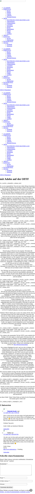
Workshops (10, 26)
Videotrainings (11, 21)
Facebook (9, 44)
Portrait (9, 12)
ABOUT (5, 35)
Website (2, 484)
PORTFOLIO (7, 9)
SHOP (5, 18)
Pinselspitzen (10, 29)
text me (9, 38)
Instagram (9, 46)
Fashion (9, 14)
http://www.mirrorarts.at (9, 449)
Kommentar (3, 464)
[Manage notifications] (31, 490)
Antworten (6, 429)
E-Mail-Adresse (5, 481)
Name (2, 478)
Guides (9, 32)
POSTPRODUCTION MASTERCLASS (18, 20)
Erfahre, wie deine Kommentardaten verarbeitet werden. (15, 492)
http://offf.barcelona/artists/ (21, 344)
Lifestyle (9, 15)
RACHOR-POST (8, 41)
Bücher (9, 30)
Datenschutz (10, 40)
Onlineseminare (11, 23)
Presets (9, 27)
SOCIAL (5, 43)
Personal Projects (11, 17)
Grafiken (9, 33)
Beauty (9, 11)
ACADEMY (6, 7)
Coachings (9, 24)
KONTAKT (6, 36)
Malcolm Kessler (12, 411)
